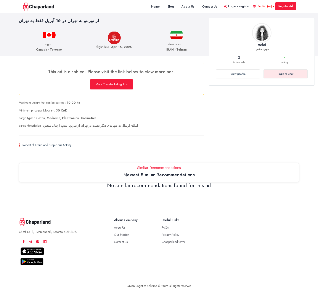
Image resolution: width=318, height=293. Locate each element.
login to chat (285, 74)
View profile (238, 74)
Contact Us (121, 242)
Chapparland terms (173, 242)
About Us (119, 227)
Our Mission (121, 234)
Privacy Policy (170, 234)
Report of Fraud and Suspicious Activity (46, 145)
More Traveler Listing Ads (111, 84)
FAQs (165, 227)
